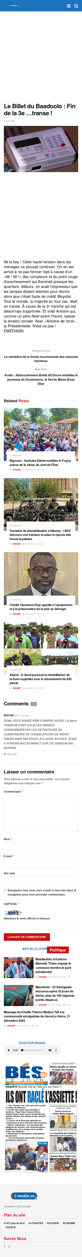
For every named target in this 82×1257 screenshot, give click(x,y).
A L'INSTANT (16, 455)
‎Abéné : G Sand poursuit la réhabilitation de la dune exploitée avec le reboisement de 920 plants (41, 679)
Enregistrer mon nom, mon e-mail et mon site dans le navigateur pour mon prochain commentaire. (42, 892)
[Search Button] (76, 5)
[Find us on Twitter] (9, 1246)
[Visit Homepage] (13, 6)
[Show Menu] (69, 5)
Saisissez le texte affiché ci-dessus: (27, 918)
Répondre (12, 754)
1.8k (35, 1025)
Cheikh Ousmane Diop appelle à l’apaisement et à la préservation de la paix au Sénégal (41, 607)
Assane (17, 469)
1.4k (41, 469)
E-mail (9, 856)
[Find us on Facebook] (4, 1246)
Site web (9, 873)
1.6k (67, 1005)
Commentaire (14, 791)
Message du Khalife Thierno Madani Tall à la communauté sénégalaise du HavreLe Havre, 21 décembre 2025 (37, 1016)
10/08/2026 (55, 977)
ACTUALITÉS (36, 1223)
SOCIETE (11, 1227)
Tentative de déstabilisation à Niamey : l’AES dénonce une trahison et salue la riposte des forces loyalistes (40, 535)
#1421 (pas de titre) (14, 1223)
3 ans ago (9, 120)
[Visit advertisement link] (41, 1117)
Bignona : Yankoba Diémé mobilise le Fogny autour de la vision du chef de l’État (40, 462)
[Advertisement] (41, 56)
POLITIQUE (53, 1223)
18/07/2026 (55, 1005)
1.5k (41, 614)
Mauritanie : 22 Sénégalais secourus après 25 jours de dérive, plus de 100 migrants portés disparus (54, 993)
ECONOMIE (69, 1223)
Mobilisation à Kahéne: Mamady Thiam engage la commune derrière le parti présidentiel (53, 965)
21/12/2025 (24, 1025)
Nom (8, 839)
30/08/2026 (29, 469)
